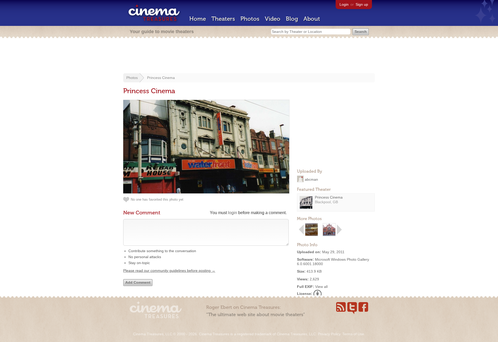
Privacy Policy (329, 334)
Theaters (223, 18)
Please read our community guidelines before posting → (169, 270)
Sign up (362, 4)
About (311, 18)
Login (344, 4)
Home (197, 18)
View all (321, 287)
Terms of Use (353, 334)
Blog (292, 18)
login (232, 212)
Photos (249, 18)
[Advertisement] (249, 56)
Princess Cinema (161, 78)
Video (272, 18)
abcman (311, 179)
